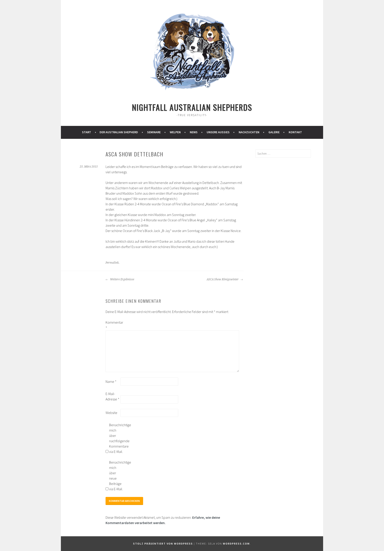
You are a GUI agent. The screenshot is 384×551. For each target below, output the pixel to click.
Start (86, 132)
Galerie (274, 132)
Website (111, 412)
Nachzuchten (249, 132)
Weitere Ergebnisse (121, 279)
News (194, 132)
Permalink (112, 262)
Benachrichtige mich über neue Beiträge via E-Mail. (116, 475)
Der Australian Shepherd (119, 132)
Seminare (154, 132)
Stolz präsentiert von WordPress (163, 543)
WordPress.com (236, 543)
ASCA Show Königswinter (223, 279)
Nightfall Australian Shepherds (192, 107)
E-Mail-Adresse (112, 396)
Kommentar (113, 325)
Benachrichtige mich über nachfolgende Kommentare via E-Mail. (116, 438)
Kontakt (295, 132)
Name (111, 381)
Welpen (175, 132)
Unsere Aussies (218, 132)
